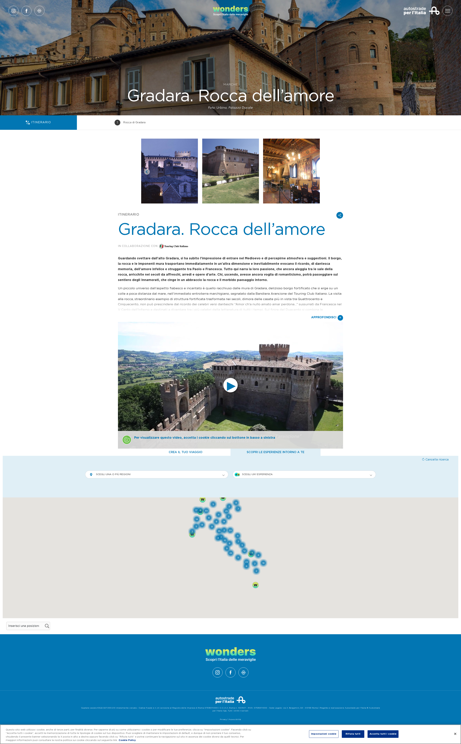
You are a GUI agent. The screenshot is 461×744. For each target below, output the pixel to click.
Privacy (223, 719)
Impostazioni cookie (323, 734)
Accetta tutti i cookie (383, 734)
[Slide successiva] (314, 172)
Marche (230, 84)
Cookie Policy (127, 740)
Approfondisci (326, 318)
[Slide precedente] (147, 172)
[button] (339, 215)
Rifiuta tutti (353, 734)
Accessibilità (235, 719)
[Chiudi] (455, 734)
